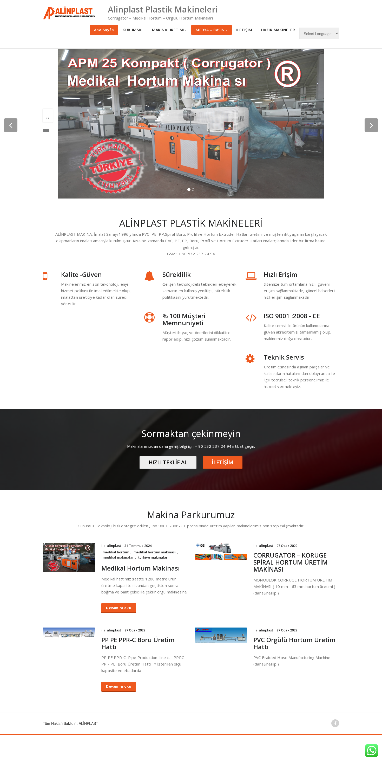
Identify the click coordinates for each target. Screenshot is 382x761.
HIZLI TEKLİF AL (168, 462)
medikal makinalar (118, 557)
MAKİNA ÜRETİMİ (168, 29)
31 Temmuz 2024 (138, 545)
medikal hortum (116, 552)
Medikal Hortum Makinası (140, 568)
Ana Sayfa (104, 29)
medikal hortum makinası (155, 552)
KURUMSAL (133, 29)
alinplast (114, 545)
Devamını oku (118, 607)
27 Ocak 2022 (286, 545)
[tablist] (191, 190)
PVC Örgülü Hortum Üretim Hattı (294, 643)
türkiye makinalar (153, 557)
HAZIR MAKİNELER (278, 29)
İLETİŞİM (244, 29)
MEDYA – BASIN (210, 29)
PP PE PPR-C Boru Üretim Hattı (138, 643)
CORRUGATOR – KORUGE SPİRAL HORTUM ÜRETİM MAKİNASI (290, 562)
